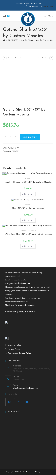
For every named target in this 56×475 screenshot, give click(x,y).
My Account (33, 7)
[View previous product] (5, 58)
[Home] (4, 40)
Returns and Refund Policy (19, 353)
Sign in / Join (48, 7)
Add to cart (30, 137)
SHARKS (16, 151)
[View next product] (51, 58)
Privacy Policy (14, 349)
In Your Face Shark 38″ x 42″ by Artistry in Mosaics (28, 234)
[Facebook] (9, 402)
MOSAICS (32, 231)
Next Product (43, 58)
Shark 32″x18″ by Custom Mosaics (28, 208)
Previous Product (14, 58)
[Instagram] (18, 402)
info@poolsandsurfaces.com (17, 283)
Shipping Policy (14, 345)
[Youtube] (27, 402)
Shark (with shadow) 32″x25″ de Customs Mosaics (28, 182)
